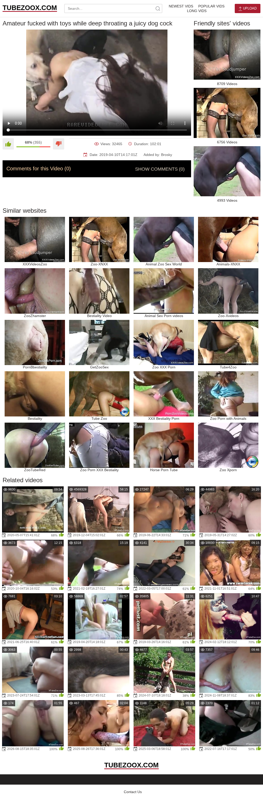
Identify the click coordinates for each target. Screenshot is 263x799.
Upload (249, 8)
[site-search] (158, 8)
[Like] (8, 144)
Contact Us (133, 792)
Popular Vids (211, 6)
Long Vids (196, 11)
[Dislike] (58, 144)
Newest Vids (181, 6)
